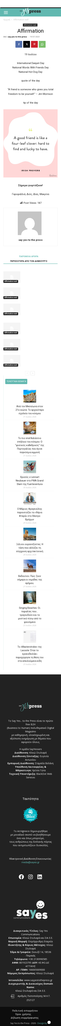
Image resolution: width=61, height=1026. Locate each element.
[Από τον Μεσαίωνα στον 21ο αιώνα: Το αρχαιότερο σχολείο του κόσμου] (29, 396)
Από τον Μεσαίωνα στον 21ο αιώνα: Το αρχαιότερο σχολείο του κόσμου (30, 410)
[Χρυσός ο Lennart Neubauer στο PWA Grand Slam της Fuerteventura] (29, 467)
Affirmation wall (20, 19)
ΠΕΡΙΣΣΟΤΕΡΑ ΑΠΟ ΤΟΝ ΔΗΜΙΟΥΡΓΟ (28, 261)
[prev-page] (27, 373)
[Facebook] (18, 44)
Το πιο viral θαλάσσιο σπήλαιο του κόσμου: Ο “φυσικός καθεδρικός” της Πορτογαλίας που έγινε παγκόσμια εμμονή (29, 445)
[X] (26, 44)
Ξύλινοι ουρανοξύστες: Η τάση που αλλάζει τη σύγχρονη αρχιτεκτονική (29, 548)
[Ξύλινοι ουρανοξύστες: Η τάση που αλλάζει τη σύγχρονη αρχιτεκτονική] (29, 534)
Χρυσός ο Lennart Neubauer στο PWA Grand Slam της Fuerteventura (30, 480)
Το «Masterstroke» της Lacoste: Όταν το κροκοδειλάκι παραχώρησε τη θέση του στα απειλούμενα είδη (30, 653)
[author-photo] (30, 235)
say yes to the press (17, 36)
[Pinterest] (34, 44)
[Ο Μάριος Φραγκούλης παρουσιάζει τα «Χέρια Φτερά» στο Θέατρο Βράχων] (29, 499)
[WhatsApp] (42, 44)
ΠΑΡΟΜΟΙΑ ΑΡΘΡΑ (28, 256)
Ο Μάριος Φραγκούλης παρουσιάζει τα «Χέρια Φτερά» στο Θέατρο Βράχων (29, 514)
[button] (5, 12)
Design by (42, 1023)
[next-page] (32, 373)
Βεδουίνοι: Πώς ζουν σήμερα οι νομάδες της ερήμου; (29, 579)
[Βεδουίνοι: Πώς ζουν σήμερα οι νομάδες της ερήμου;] (29, 566)
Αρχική (6, 19)
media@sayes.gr (30, 862)
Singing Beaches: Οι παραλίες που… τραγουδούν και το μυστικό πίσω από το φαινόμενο (29, 615)
